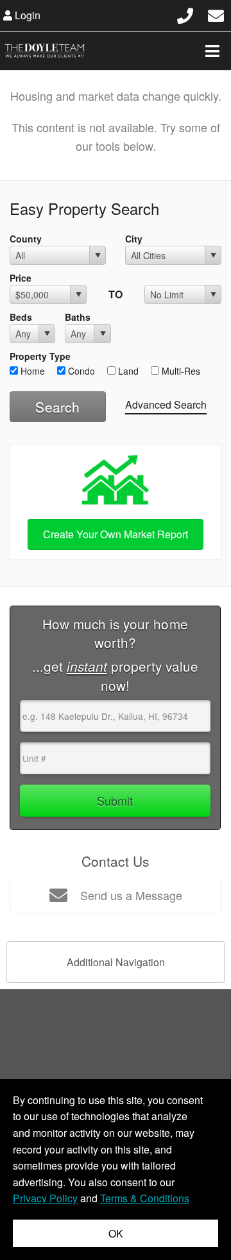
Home (31, 370)
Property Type (40, 356)
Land (127, 370)
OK (115, 1233)
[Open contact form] (216, 13)
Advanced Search (166, 404)
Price (20, 277)
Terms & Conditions (144, 1198)
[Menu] (212, 50)
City (133, 238)
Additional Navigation (116, 962)
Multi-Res (179, 370)
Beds (21, 317)
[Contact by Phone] (185, 13)
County (26, 238)
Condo (80, 370)
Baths (77, 317)
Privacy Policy (45, 1198)
